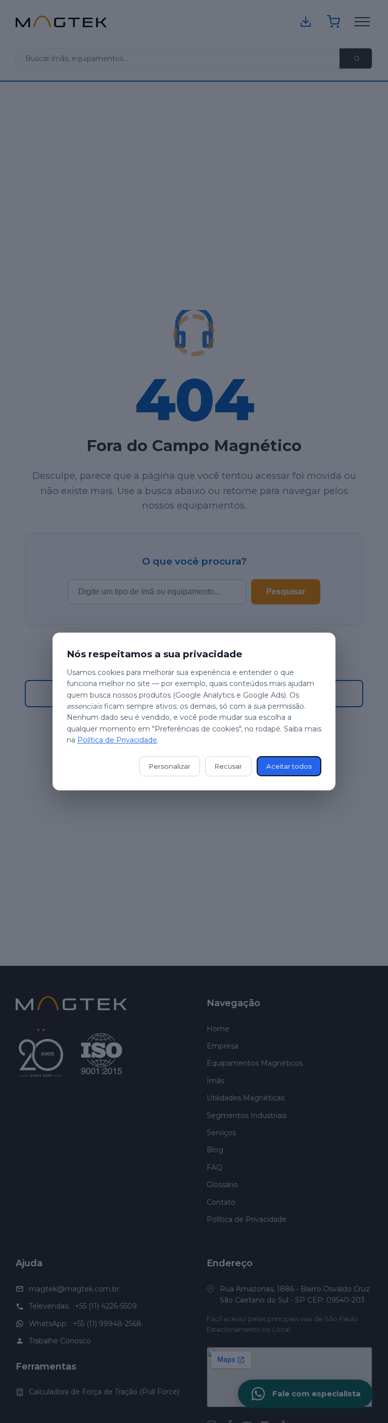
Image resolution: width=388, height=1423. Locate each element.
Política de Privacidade (117, 740)
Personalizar (169, 766)
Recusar (228, 766)
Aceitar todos (289, 766)
